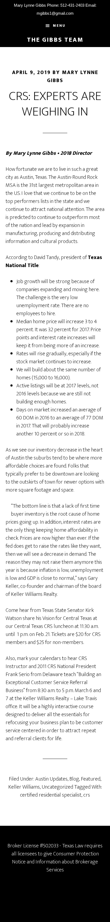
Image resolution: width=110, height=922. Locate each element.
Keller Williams (24, 787)
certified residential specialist (50, 795)
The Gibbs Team (55, 39)
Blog (74, 779)
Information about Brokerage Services (67, 865)
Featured (90, 779)
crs (86, 795)
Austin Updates (51, 779)
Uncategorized (57, 787)
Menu (59, 25)
